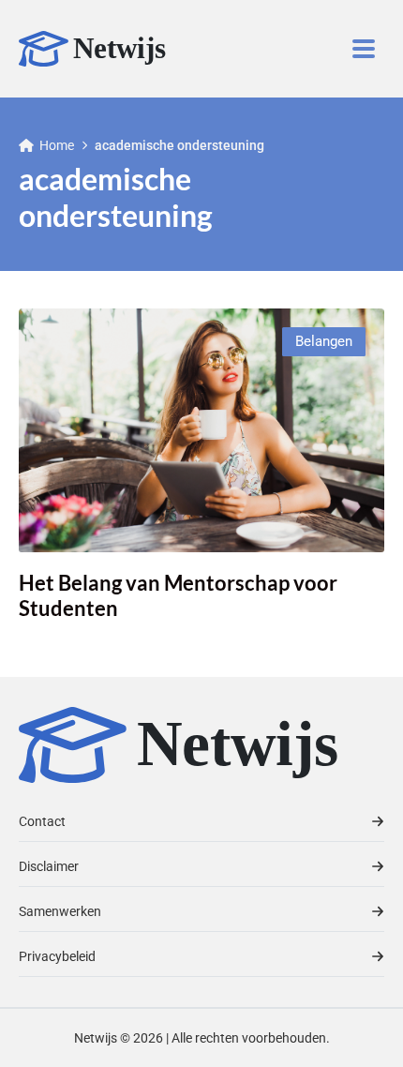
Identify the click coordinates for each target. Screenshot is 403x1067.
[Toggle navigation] (363, 48)
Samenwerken (60, 911)
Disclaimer (49, 866)
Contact (42, 821)
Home (56, 145)
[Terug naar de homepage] (103, 48)
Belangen (323, 341)
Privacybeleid (57, 956)
